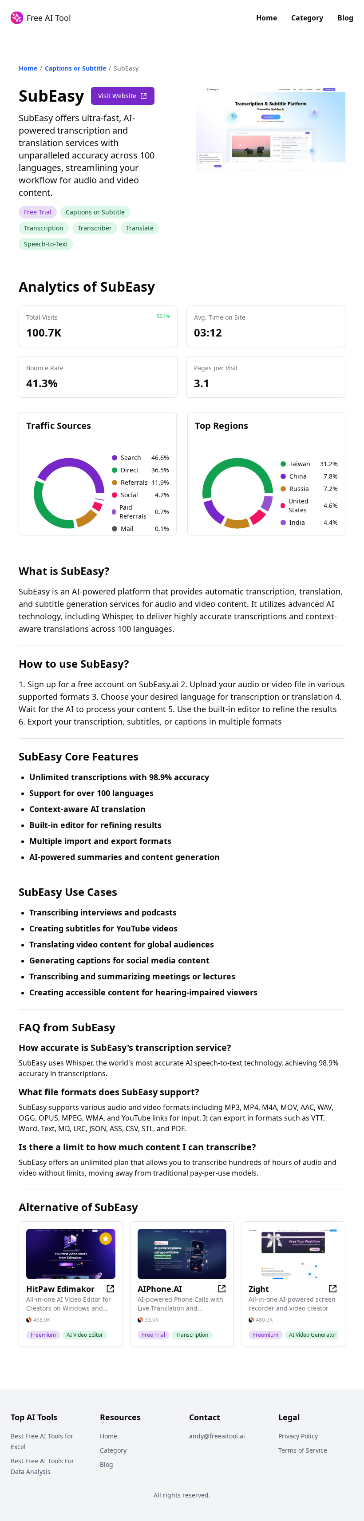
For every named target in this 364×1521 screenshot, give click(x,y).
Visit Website (117, 95)
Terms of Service (302, 1450)
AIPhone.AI (160, 1288)
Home (266, 18)
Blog (345, 18)
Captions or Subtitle (75, 68)
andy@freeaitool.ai (217, 1436)
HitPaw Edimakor (60, 1288)
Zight (259, 1288)
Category (307, 18)
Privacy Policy (298, 1436)
